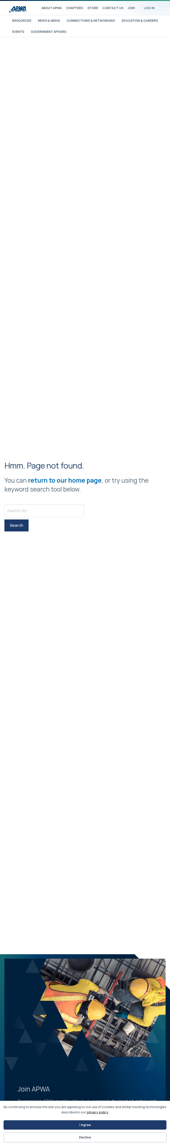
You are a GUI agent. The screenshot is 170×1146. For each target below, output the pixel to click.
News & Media (49, 20)
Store (92, 8)
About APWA (51, 8)
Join (131, 8)
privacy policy (97, 1112)
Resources (21, 20)
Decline (85, 1137)
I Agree (85, 1124)
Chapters (74, 8)
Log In (149, 8)
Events (18, 31)
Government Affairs (48, 31)
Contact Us (112, 8)
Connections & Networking (91, 20)
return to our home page (65, 480)
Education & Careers (140, 20)
